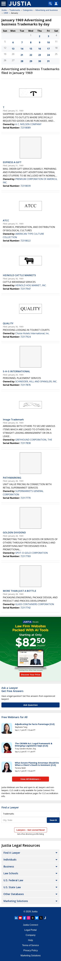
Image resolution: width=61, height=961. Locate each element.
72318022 (25, 240)
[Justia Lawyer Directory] (45, 918)
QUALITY (8, 323)
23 (39, 55)
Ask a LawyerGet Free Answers (12, 689)
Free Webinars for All (14, 717)
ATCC (6, 220)
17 (48, 48)
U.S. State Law (12, 887)
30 (39, 61)
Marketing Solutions (15, 901)
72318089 (25, 127)
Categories (28, 10)
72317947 (25, 288)
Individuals (9, 859)
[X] (41, 918)
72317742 (25, 607)
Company (30, 935)
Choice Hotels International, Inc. (32, 333)
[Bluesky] (36, 918)
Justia (4, 10)
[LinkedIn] (16, 918)
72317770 (25, 497)
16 (39, 48)
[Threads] (32, 918)
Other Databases (13, 894)
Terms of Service (30, 945)
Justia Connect (30, 925)
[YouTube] (20, 918)
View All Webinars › (30, 779)
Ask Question (30, 704)
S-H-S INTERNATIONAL (16, 371)
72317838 (25, 443)
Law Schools (10, 873)
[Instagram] (28, 918)
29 (31, 61)
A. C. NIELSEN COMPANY (28, 124)
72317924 (25, 336)
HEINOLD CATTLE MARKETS (19, 275)
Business (8, 866)
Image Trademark (13, 419)
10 (48, 42)
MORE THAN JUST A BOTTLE (19, 590)
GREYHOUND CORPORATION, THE (33, 439)
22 (31, 55)
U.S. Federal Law (13, 880)
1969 (6, 13)
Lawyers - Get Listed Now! (30, 829)
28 (22, 61)
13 (13, 48)
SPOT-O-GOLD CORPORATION (31, 552)
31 (48, 61)
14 (22, 48)
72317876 (25, 384)
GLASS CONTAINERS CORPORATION (34, 604)
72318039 (25, 185)
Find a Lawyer (10, 807)
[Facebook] (24, 918)
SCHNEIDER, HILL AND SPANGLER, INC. (36, 381)
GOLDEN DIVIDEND (14, 532)
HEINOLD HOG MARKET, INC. (30, 285)
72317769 (25, 556)
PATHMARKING (12, 477)
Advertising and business (46, 10)
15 (31, 48)
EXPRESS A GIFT (12, 162)
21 (22, 55)
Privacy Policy (30, 950)
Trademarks (14, 10)
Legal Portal (30, 930)
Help (30, 940)
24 (48, 55)
